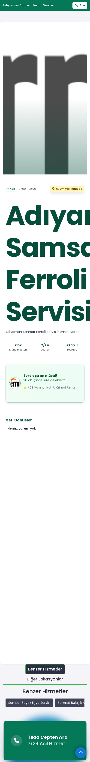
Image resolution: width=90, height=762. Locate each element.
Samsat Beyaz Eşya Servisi (29, 702)
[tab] (45, 669)
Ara (82, 5)
